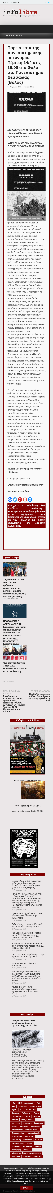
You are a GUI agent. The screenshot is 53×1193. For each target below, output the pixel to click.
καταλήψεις (16, 1140)
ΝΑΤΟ (28, 1110)
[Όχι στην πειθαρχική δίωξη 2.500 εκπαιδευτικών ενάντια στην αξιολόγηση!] (14, 660)
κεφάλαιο (38, 1140)
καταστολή (27, 1140)
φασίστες (38, 1156)
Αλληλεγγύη (29, 1103)
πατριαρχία (27, 1146)
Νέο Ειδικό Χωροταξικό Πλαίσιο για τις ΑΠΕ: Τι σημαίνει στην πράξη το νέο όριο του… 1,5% (26, 935)
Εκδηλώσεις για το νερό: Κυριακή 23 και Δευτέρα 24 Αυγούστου (27, 925)
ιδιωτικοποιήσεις (18, 1133)
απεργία (15, 1120)
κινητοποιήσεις (18, 1143)
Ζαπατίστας (22, 1106)
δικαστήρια (38, 1123)
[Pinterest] (20, 497)
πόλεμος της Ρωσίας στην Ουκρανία (26, 1153)
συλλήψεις (27, 1156)
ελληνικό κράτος (31, 1130)
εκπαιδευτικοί (17, 1130)
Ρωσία (36, 1113)
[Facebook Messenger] (30, 497)
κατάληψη (29, 1136)
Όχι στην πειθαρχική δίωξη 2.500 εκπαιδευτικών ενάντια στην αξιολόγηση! (27, 915)
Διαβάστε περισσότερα (23, 1077)
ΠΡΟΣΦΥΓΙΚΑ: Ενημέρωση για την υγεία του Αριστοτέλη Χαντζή (28, 955)
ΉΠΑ (13, 1103)
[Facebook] (46, 2)
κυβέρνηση (16, 1146)
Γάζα (38, 1103)
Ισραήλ (14, 1110)
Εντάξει (26, 1188)
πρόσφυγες (16, 1150)
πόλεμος (27, 1150)
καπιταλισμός (17, 1136)
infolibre (30, 87)
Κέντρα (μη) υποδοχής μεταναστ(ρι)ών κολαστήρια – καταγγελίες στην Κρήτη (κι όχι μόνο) (25, 990)
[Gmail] (25, 497)
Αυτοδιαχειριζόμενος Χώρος (28, 806)
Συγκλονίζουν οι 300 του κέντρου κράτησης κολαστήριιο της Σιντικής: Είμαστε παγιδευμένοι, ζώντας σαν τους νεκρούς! (14, 588)
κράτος (29, 1143)
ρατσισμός (16, 1156)
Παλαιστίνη (26, 1113)
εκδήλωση (24, 1126)
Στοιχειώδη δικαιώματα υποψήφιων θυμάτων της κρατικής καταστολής (25, 1023)
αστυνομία (16, 1123)
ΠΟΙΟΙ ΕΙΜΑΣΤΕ (21, 781)
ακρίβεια (36, 1116)
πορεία (38, 1146)
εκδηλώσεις (36, 1126)
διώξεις (14, 1126)
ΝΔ (34, 1110)
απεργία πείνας (27, 1120)
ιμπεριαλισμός (34, 1133)
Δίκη (13, 1106)
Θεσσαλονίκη (35, 1106)
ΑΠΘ (20, 1103)
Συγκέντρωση (17, 1116)
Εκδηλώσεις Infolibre (27, 720)
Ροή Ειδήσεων (28, 874)
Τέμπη (27, 1116)
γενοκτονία (27, 1123)
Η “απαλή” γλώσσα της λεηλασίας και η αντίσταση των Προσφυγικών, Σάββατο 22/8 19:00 (28, 946)
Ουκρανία (15, 1113)
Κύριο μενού (15, 35)
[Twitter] (48, 2)
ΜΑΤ (21, 1110)
